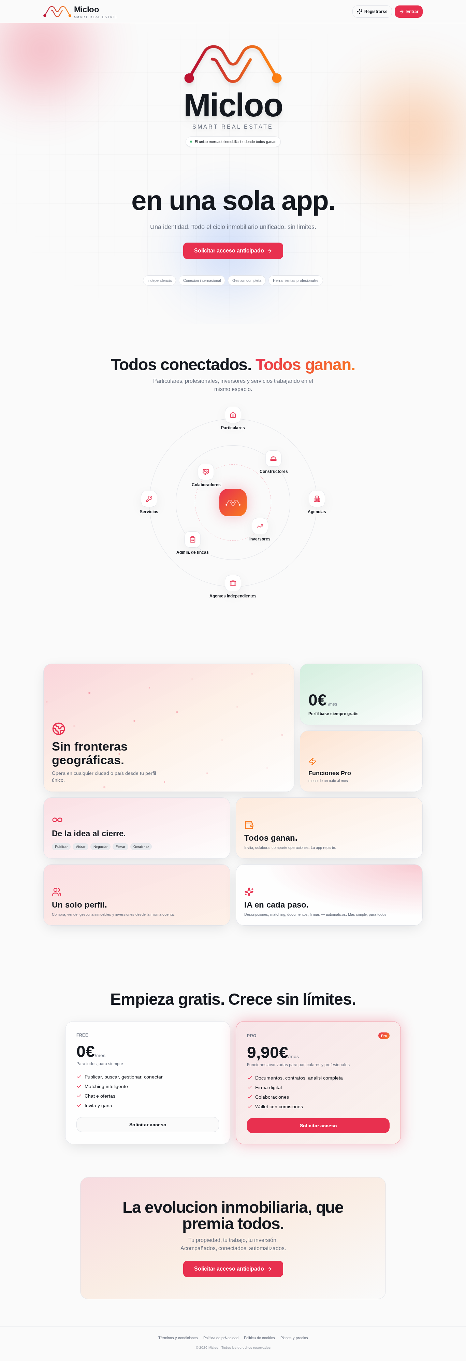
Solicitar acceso (147, 1124)
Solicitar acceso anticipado (229, 251)
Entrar (412, 11)
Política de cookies (259, 1338)
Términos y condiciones (178, 1338)
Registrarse (376, 11)
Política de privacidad (220, 1338)
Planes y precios (294, 1338)
